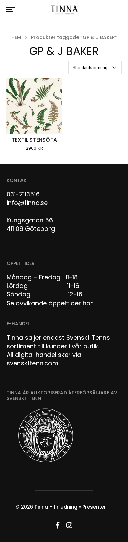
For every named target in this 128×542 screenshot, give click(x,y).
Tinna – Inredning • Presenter (70, 506)
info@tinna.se (27, 202)
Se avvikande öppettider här (49, 303)
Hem (16, 37)
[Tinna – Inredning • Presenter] (64, 10)
